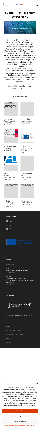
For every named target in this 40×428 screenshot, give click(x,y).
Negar (20, 416)
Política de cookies (9, 425)
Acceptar (20, 411)
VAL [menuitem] (35, 2)
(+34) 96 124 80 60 (10, 284)
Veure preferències (20, 421)
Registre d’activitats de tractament (14, 334)
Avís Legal (32, 425)
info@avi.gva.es (10, 264)
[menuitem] (35, 2)
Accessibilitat (9, 338)
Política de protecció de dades (22, 425)
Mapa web (8, 342)
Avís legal (8, 326)
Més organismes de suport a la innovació (19, 315)
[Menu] (37, 4)
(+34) (10, 272)
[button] (37, 384)
